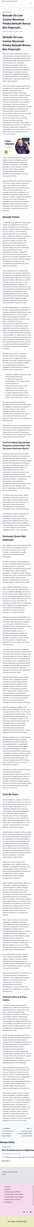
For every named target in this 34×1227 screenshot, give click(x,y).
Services (7, 1189)
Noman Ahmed (8, 31)
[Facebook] (24, 1212)
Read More (6, 1161)
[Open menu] (30, 3)
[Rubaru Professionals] (10, 3)
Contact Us (8, 1202)
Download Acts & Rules (12, 1192)
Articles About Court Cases (14, 1197)
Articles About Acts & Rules (14, 1194)
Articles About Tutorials (12, 1199)
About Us (8, 1187)
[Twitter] (27, 1212)
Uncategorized (7, 12)
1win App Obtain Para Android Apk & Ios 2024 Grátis (25, 1132)
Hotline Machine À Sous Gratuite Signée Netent (8, 1132)
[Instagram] (30, 1212)
